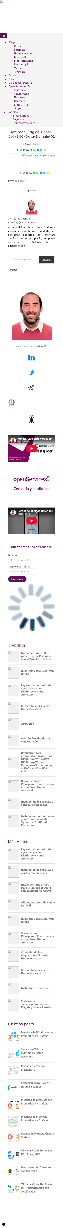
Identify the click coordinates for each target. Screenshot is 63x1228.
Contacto (19, 101)
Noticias (12, 111)
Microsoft (20, 57)
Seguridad (19, 119)
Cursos (13, 75)
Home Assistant (24, 53)
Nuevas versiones (24, 122)
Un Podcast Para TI (20, 82)
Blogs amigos (21, 115)
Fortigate (19, 49)
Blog (11, 42)
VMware (20, 71)
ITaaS (12, 79)
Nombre (13, 555)
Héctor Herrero (21, 218)
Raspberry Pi (22, 64)
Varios (18, 68)
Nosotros (19, 97)
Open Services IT (19, 86)
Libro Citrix (21, 104)
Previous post (16, 180)
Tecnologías (21, 93)
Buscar (47, 259)
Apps (18, 108)
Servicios (20, 90)
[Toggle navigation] (3, 35)
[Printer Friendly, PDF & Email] (38, 155)
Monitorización (23, 60)
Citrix (17, 46)
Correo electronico (19, 566)
